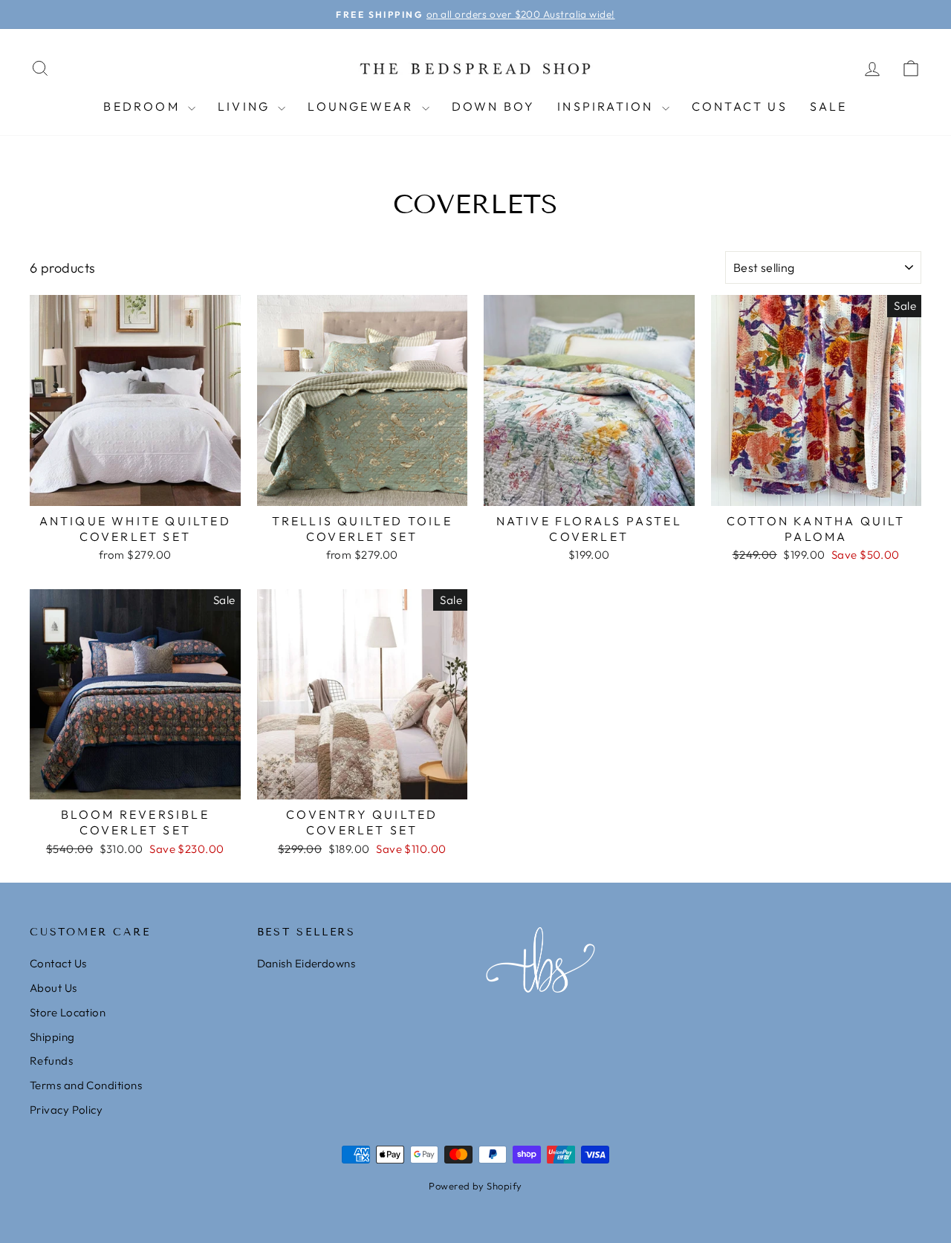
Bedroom (143, 106)
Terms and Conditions (86, 1085)
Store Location (68, 1012)
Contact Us (740, 106)
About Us (53, 988)
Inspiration (607, 106)
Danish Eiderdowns (306, 963)
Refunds (51, 1061)
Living (246, 106)
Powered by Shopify (475, 1186)
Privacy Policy (66, 1110)
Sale (829, 106)
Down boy (494, 106)
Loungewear (363, 106)
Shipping (52, 1037)
